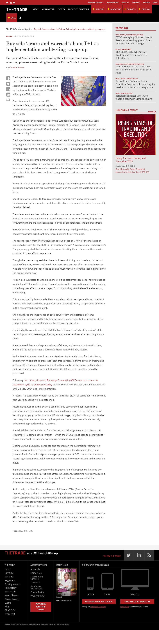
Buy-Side (9, 36)
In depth (99, 9)
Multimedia (48, 9)
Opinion (146, 9)
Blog (7, 606)
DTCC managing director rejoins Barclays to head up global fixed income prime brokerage (134, 41)
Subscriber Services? (98, 606)
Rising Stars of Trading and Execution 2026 (131, 159)
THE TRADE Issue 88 (64, 600)
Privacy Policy (37, 595)
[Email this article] (8, 94)
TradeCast (10, 613)
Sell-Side (140, 35)
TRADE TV (10, 610)
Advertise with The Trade (41, 606)
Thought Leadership (78, 9)
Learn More (124, 606)
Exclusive (119, 64)
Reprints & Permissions (36, 587)
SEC (31, 531)
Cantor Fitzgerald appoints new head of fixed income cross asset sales (134, 70)
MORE (151, 112)
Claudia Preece (16, 67)
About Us (125, 2)
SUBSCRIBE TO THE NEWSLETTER (137, 601)
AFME (24, 531)
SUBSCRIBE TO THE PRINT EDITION (98, 601)
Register (146, 2)
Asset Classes (11, 595)
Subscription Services (36, 577)
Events (61, 9)
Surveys (131, 9)
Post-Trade (10, 591)
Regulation (10, 580)
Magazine (115, 9)
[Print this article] (8, 99)
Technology (10, 587)
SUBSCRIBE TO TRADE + (95, 2)
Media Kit (35, 582)
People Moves (131, 35)
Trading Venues (132, 79)
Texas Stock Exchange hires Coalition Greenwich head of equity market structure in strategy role (135, 84)
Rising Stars (126, 49)
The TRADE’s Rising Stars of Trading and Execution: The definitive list (131, 55)
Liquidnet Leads (112, 2)
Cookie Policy (37, 592)
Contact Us (136, 2)
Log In (155, 2)
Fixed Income (120, 35)
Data (13, 17)
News (35, 9)
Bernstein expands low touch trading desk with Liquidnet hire (134, 97)
